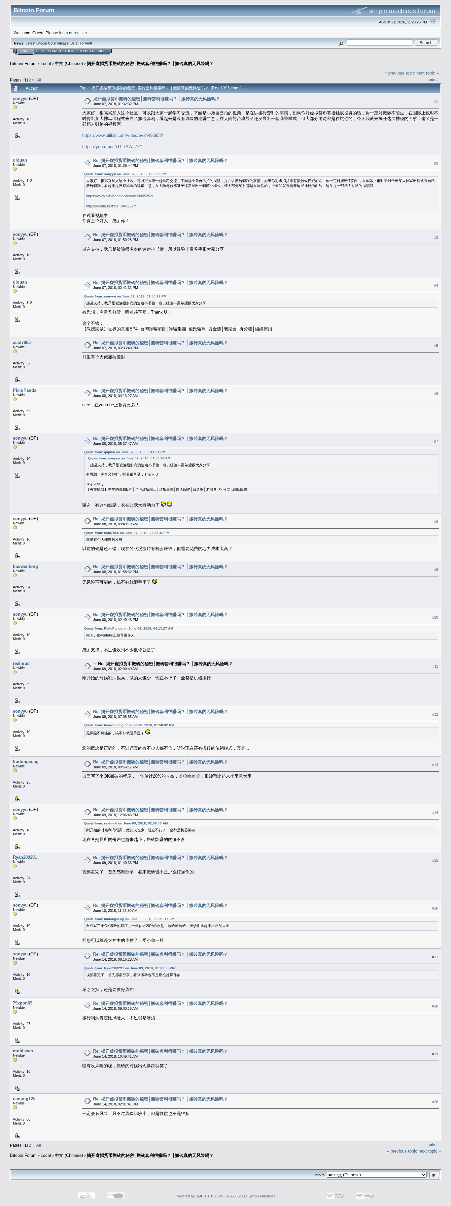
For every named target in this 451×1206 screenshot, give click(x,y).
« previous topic (400, 73)
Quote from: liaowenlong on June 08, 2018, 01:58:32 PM (129, 725)
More (103, 51)
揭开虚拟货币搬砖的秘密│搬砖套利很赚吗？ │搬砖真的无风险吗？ (150, 63)
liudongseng (26, 761)
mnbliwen (23, 1050)
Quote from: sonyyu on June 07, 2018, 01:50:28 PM (125, 296)
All (38, 80)
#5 (436, 346)
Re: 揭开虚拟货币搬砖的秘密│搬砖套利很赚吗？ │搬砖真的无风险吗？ (160, 160)
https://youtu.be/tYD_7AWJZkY (112, 146)
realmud (21, 663)
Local (46, 63)
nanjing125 (24, 1098)
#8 (436, 522)
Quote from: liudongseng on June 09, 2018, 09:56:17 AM (129, 919)
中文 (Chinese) (69, 63)
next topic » (427, 73)
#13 (435, 765)
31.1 (74, 43)
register (80, 33)
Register (86, 51)
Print (433, 79)
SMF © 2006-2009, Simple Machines (246, 1196)
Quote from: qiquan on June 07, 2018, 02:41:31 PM (124, 452)
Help (40, 51)
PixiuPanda (24, 390)
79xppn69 (22, 1003)
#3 (436, 237)
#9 (436, 570)
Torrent (85, 43)
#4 (436, 285)
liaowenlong (25, 566)
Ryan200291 (25, 857)
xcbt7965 (22, 342)
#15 (435, 860)
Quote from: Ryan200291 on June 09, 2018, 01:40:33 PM (129, 968)
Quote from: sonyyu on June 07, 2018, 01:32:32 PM (125, 174)
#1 (436, 102)
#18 (435, 1006)
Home (25, 51)
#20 (435, 1102)
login (63, 33)
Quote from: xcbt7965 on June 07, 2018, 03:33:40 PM (126, 533)
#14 (435, 813)
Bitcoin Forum (23, 63)
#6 (436, 393)
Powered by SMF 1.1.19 (195, 1196)
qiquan (20, 160)
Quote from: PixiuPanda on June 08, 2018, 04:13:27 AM (128, 628)
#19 (435, 1054)
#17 (435, 957)
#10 (435, 617)
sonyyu (20, 98)
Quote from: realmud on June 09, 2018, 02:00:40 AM (126, 823)
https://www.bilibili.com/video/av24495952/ (122, 135)
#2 (436, 163)
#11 (435, 666)
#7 (436, 441)
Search (54, 51)
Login (70, 51)
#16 (435, 908)
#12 (435, 714)
